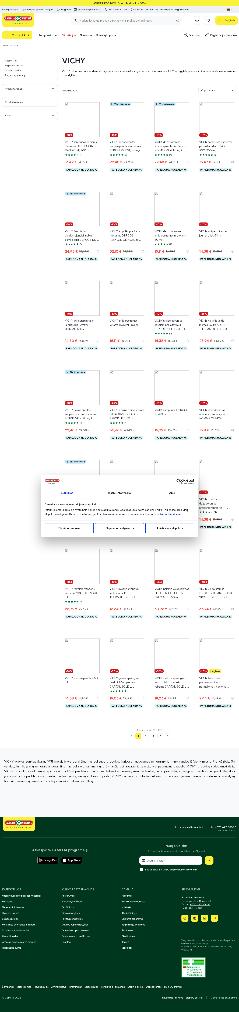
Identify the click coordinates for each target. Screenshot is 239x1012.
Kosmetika (11, 60)
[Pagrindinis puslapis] (18, 20)
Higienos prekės (14, 65)
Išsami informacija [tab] (119, 492)
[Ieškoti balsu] (177, 20)
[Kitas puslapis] (168, 736)
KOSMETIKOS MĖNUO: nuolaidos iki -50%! (119, 3)
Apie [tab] (172, 492)
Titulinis (5, 45)
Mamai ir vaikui (13, 70)
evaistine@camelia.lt (200, 900)
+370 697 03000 (225, 827)
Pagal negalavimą (15, 75)
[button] (172, 9)
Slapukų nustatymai (118, 528)
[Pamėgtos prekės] (208, 20)
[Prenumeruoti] (209, 860)
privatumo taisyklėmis (185, 869)
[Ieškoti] (75, 20)
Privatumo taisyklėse (167, 514)
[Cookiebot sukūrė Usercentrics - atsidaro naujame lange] (179, 481)
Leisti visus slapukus (170, 528)
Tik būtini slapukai (69, 528)
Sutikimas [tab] (67, 492)
